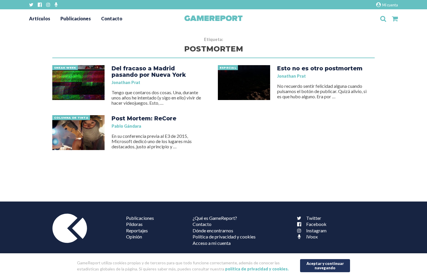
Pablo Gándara (126, 126)
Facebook (316, 224)
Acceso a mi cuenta (212, 243)
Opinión (134, 236)
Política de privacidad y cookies (224, 236)
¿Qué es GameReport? (215, 218)
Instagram (316, 230)
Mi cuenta (390, 5)
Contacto (111, 18)
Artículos (39, 18)
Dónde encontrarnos (213, 230)
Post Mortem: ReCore (144, 118)
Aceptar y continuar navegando (325, 265)
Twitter (313, 218)
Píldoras (134, 224)
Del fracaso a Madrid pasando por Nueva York (149, 71)
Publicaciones (75, 18)
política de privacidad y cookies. (257, 268)
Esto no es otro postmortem (320, 68)
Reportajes (137, 230)
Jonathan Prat (126, 82)
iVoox (312, 236)
